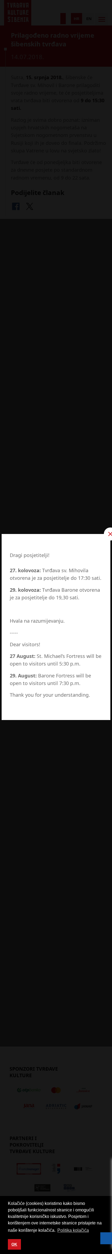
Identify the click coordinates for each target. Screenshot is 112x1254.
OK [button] (14, 1244)
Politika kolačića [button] (73, 1230)
